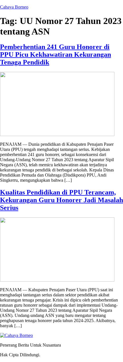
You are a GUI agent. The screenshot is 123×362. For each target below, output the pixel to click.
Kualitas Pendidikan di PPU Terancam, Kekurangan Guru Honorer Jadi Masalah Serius (61, 200)
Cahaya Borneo (14, 7)
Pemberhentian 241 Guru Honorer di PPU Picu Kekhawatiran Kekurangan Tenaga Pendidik (55, 54)
